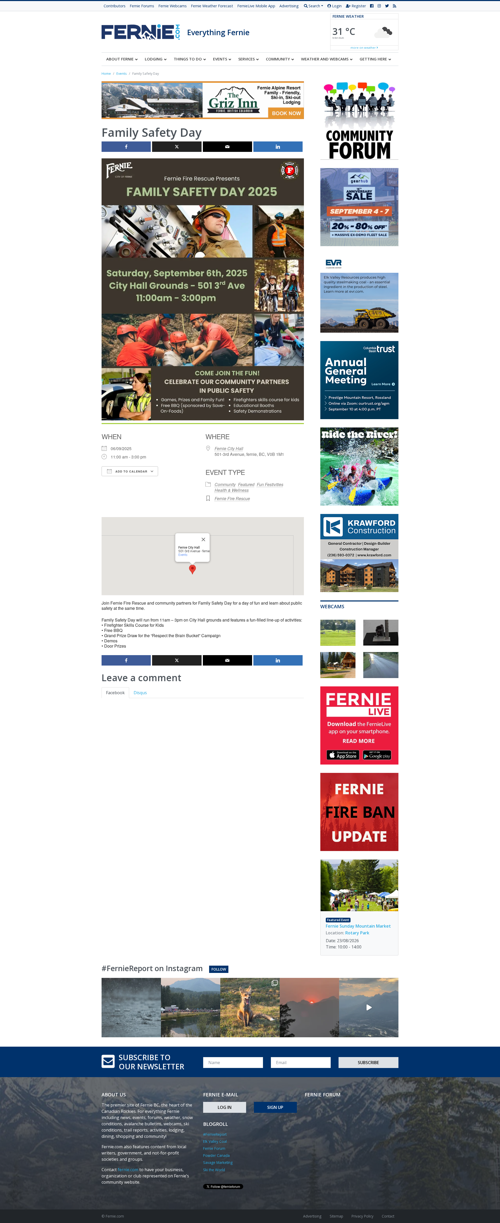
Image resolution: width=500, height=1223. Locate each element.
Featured (246, 484)
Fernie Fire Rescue (232, 498)
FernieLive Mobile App (256, 5)
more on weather (364, 47)
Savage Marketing (218, 1162)
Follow (218, 969)
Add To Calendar (130, 471)
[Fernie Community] (144, 31)
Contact (388, 1216)
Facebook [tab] (115, 693)
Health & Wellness (232, 490)
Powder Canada (216, 1155)
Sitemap (336, 1216)
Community (225, 484)
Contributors (115, 5)
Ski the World (214, 1169)
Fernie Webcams (172, 5)
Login (336, 5)
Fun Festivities (270, 484)
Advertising (289, 5)
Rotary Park (357, 933)
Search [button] (314, 5)
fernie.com (128, 1169)
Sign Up (275, 1107)
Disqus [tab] (140, 693)
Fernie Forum (214, 1148)
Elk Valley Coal (215, 1141)
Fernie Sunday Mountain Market (358, 926)
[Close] (203, 539)
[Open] (131, 1007)
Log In (225, 1107)
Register (358, 5)
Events (183, 555)
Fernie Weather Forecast (212, 5)
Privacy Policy (362, 1216)
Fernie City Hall (229, 448)
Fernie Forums (142, 5)
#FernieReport (215, 1134)
